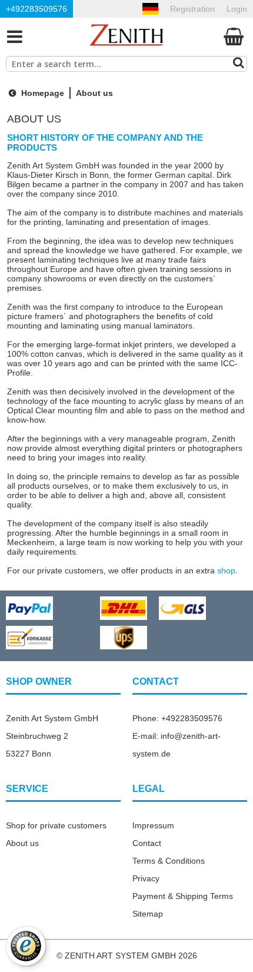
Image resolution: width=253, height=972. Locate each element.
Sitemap (147, 913)
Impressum (153, 825)
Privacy (145, 878)
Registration (192, 9)
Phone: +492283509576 (177, 718)
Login (237, 9)
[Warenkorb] (234, 36)
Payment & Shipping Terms (182, 896)
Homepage (41, 93)
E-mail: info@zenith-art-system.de (176, 744)
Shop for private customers (56, 825)
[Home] (126, 36)
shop (226, 570)
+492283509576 (36, 9)
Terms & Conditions (168, 860)
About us (22, 843)
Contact (146, 843)
